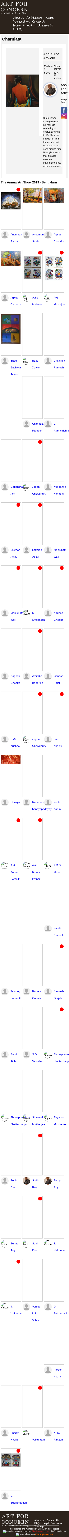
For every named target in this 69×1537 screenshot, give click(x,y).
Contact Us (38, 21)
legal (46, 1523)
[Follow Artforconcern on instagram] (64, 116)
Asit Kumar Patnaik (15, 872)
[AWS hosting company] (25, 1534)
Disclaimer (56, 1523)
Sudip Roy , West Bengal (61, 105)
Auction (49, 17)
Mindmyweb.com (41, 1531)
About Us (18, 17)
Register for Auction (24, 25)
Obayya (15, 802)
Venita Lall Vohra (36, 1313)
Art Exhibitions (34, 17)
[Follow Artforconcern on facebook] (64, 110)
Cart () (17, 29)
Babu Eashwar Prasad (16, 367)
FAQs (37, 1523)
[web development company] (17, 1531)
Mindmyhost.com (44, 1534)
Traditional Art (21, 21)
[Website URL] (15, 8)
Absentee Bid (45, 25)
